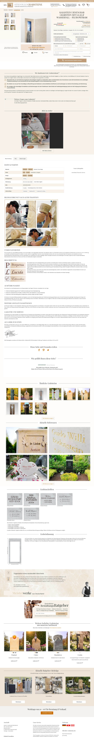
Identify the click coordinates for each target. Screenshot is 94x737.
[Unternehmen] (48, 685)
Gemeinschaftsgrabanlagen (79, 696)
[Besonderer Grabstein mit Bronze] (26, 394)
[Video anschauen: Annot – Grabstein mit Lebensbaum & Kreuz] (35, 122)
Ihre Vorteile (64, 735)
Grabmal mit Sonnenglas (14, 657)
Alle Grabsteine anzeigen (48, 418)
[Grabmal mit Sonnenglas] (69, 394)
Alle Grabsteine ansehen (55, 627)
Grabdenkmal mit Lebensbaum (58, 657)
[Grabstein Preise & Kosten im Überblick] (18, 685)
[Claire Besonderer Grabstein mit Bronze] (36, 641)
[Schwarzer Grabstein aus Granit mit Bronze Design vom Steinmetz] (26, 408)
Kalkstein (25, 169)
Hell (24, 172)
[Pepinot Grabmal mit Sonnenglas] (14, 641)
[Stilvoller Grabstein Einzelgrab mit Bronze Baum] (41, 394)
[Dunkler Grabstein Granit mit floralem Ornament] (12, 394)
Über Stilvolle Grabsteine (67, 733)
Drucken (35, 52)
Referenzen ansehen (83, 1)
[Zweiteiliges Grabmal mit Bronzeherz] (84, 394)
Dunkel (28, 172)
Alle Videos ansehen (47, 150)
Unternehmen (49, 696)
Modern (24, 175)
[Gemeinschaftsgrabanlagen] (79, 685)
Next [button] (90, 680)
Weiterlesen (18, 702)
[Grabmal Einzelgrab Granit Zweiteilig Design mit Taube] (12, 408)
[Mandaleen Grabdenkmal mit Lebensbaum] (58, 641)
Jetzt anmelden (61, 613)
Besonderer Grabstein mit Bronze (36, 657)
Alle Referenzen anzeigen (48, 483)
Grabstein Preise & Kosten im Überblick (18, 696)
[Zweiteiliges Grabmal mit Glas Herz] (55, 394)
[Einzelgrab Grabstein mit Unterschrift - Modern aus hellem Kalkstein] (41, 408)
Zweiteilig (30, 175)
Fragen (46, 52)
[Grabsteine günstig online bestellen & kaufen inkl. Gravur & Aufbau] (10, 5)
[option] (18, 690)
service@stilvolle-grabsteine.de (21, 586)
